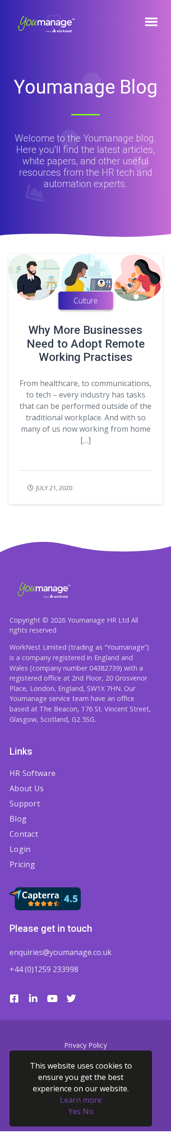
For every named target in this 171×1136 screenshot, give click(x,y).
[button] (151, 21)
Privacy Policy (85, 1045)
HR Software (33, 773)
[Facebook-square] (14, 998)
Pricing (22, 864)
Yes (74, 1111)
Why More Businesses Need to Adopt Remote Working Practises (86, 343)
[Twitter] (71, 998)
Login (20, 849)
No (88, 1111)
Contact (24, 834)
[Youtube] (52, 998)
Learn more (81, 1100)
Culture (86, 300)
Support (25, 803)
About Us (27, 788)
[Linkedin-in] (33, 998)
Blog (18, 819)
